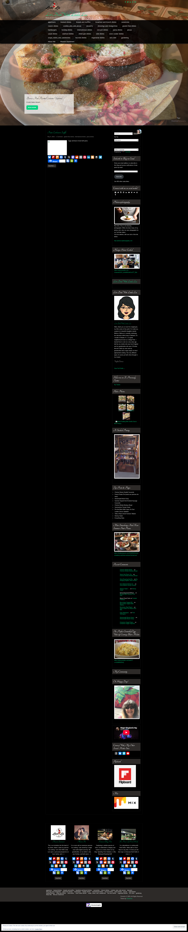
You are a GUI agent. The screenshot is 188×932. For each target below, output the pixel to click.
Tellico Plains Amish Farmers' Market (125, 529)
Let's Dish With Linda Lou (66, 14)
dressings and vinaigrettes (107, 26)
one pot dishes (102, 30)
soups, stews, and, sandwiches (59, 38)
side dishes (100, 34)
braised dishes (66, 22)
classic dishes (53, 26)
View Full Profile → (119, 383)
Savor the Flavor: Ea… (126, 589)
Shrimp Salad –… (125, 604)
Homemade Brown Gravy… (127, 632)
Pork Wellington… (125, 628)
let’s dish (113, 38)
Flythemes (129, 913)
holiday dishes (67, 30)
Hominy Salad (119, 531)
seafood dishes (68, 34)
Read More (32, 122)
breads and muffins (83, 22)
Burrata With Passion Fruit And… (127, 610)
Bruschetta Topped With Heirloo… (126, 619)
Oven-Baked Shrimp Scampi (128, 600)
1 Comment (59, 152)
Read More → (51, 181)
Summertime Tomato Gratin (122, 522)
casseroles (125, 22)
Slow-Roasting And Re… (127, 594)
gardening (125, 38)
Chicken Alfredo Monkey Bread (123, 520)
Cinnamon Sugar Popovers (127, 638)
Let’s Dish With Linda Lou (125, 296)
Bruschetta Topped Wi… (127, 617)
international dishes (84, 30)
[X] (50, 878)
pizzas (129, 30)
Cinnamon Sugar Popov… (127, 637)
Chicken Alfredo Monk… (127, 585)
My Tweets (117, 400)
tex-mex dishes (80, 38)
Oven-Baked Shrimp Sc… (127, 599)
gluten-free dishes (129, 26)
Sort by (116, 152)
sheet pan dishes (85, 34)
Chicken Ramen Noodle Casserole (124, 507)
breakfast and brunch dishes (105, 22)
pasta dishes (117, 30)
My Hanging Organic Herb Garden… (129, 595)
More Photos (117, 439)
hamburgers (52, 30)
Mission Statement (67, 41)
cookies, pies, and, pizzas (72, 26)
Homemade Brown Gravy (122, 514)
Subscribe (119, 192)
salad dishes (52, 34)
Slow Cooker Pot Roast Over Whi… (128, 624)
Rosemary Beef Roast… (127, 622)
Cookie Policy (38, 929)
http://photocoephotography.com (123, 256)
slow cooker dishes (116, 34)
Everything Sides (119, 533)
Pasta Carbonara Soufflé (56, 147)
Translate (127, 167)
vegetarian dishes (98, 38)
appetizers (52, 22)
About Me (51, 41)
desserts (89, 26)
